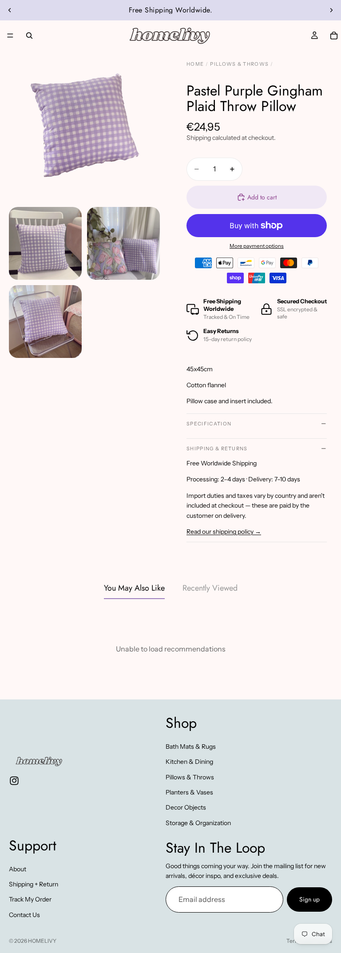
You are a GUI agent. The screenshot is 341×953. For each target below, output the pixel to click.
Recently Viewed (210, 588)
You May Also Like (134, 588)
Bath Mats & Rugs (191, 746)
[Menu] (10, 35)
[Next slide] (331, 10)
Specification (208, 424)
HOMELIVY (42, 940)
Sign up (309, 899)
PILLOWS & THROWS (239, 64)
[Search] (29, 35)
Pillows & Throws (190, 777)
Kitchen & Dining (189, 762)
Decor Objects (186, 807)
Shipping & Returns (217, 448)
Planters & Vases (189, 792)
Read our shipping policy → (223, 532)
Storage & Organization (198, 822)
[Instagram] (14, 780)
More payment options (257, 246)
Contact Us (24, 914)
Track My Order (30, 899)
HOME (195, 64)
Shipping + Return (33, 884)
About (17, 869)
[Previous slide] (10, 10)
